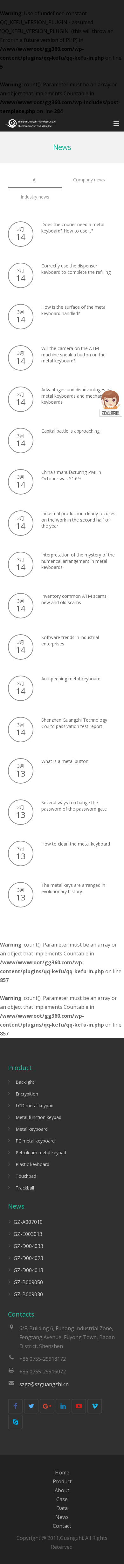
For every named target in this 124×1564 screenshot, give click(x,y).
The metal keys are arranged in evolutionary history (73, 888)
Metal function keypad (38, 1117)
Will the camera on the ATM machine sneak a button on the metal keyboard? (73, 354)
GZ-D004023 (28, 1258)
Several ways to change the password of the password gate (74, 805)
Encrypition (27, 1094)
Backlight (25, 1082)
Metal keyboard (32, 1129)
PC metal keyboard (35, 1141)
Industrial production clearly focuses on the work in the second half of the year (78, 519)
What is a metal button (64, 761)
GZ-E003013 (28, 1233)
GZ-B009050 (28, 1282)
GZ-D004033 (28, 1246)
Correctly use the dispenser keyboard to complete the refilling (76, 269)
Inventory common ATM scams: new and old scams (74, 599)
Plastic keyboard (32, 1164)
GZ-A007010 (28, 1221)
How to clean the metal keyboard (75, 844)
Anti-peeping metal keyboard (70, 679)
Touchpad (26, 1176)
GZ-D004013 (28, 1270)
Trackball (25, 1188)
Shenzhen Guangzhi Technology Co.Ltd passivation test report (74, 723)
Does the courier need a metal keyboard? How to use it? (72, 227)
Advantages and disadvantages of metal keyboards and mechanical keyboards (76, 396)
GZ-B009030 (28, 1294)
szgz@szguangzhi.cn (44, 1384)
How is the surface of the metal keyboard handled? (74, 310)
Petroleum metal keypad (41, 1152)
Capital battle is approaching (70, 431)
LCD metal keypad (34, 1105)
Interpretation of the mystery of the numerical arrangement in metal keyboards (78, 561)
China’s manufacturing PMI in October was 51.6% (71, 475)
